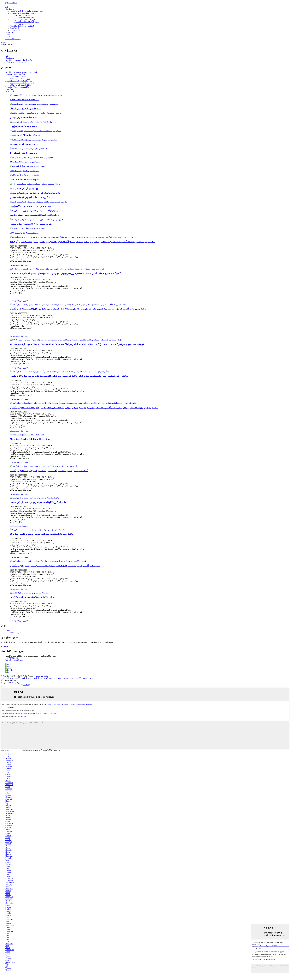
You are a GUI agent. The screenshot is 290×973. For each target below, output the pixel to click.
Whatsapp (26, 685)
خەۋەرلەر (9, 32)
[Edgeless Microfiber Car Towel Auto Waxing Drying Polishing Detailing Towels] (43, 466)
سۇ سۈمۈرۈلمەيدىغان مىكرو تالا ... (25, 162)
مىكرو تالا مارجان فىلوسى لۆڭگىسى (23, 19)
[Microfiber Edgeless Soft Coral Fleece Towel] (27, 435)
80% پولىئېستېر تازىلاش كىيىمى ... (25, 188)
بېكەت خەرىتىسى (41, 676)
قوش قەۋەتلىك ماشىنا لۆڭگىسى (26, 22)
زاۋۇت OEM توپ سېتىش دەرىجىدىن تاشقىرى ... (31, 206)
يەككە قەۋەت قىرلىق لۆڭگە (24, 24)
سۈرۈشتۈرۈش (22, 265)
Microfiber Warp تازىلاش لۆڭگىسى (23, 13)
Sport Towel (14, 28)
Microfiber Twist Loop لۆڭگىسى (22, 26)
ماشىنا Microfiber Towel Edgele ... (25, 179)
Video (7, 36)
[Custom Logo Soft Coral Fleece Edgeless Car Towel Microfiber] (37, 530)
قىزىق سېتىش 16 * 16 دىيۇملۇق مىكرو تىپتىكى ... (31, 224)
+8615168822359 (11, 658)
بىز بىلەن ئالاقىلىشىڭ (13, 39)
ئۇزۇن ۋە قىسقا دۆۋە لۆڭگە (24, 17)
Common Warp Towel (22, 15)
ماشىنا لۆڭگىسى (7, 678)
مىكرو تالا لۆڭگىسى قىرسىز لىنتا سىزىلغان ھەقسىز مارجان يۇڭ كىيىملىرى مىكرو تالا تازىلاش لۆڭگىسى (55, 565)
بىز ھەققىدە (9, 34)
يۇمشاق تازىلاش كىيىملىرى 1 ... (23, 153)
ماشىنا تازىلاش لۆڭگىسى (23, 678)
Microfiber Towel (68, 678)
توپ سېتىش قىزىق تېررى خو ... (24, 144)
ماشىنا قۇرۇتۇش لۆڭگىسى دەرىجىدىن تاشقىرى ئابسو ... (34, 215)
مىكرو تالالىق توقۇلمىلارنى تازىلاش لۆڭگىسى (26, 11)
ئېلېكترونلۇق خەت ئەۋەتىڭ (10, 682)
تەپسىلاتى (13, 265)
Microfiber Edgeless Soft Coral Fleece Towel (30, 439)
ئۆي (6, 7)
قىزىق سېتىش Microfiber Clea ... (25, 117)
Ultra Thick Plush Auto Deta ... (24, 99)
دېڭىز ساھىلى (15, 30)
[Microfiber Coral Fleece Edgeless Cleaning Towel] (29, 593)
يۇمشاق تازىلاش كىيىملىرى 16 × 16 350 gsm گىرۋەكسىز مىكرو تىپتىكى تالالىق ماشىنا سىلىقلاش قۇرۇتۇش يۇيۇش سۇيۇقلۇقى (65, 273)
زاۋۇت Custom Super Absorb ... (24, 126)
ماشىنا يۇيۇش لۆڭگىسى (84, 678)
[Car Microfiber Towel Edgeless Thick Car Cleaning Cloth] (34, 498)
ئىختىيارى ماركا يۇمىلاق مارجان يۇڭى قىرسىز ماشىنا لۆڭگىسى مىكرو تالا (41, 534)
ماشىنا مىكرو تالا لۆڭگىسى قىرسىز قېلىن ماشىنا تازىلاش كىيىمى (38, 502)
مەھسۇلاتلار (9, 9)
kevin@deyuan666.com (14, 660)
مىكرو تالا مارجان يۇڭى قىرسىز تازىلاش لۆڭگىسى (32, 597)
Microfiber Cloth (55, 678)
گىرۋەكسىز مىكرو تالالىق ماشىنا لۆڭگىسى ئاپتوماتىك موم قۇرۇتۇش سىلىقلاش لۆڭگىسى (49, 470)
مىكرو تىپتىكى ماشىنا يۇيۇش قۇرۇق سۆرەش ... (31, 197)
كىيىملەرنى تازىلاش (40, 678)
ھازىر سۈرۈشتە (6, 646)
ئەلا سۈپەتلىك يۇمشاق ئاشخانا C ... (25, 108)
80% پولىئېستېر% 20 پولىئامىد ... (24, 170)
